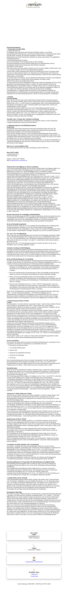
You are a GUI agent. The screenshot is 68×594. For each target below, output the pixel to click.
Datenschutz (34, 576)
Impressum (35, 574)
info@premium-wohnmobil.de (18, 160)
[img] (34, 5)
